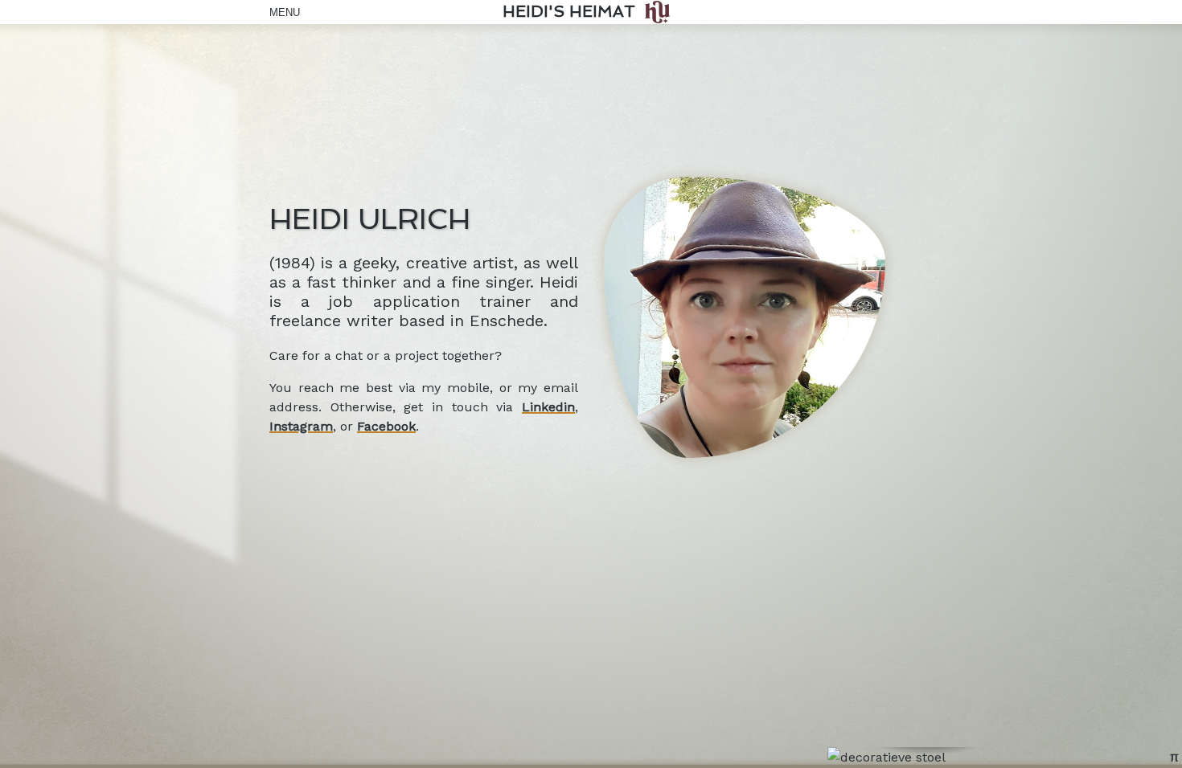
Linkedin (548, 407)
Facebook (386, 426)
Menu (281, 12)
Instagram (301, 426)
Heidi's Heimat (569, 11)
